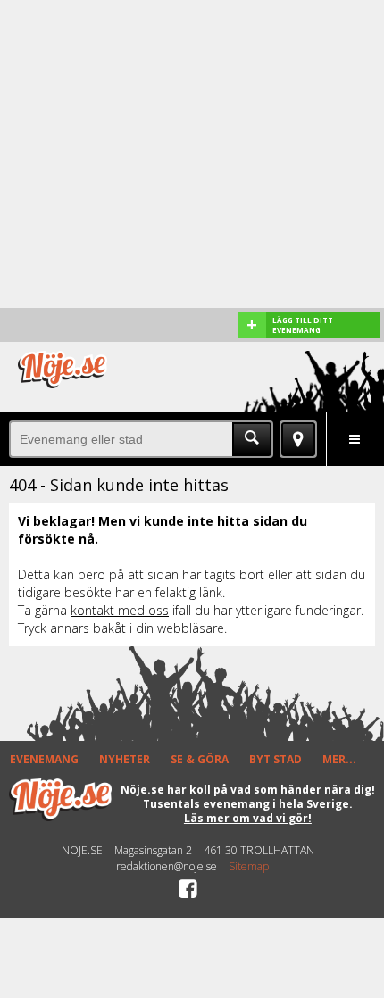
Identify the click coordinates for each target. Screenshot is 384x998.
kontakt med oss (120, 610)
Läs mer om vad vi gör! (248, 818)
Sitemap (249, 867)
